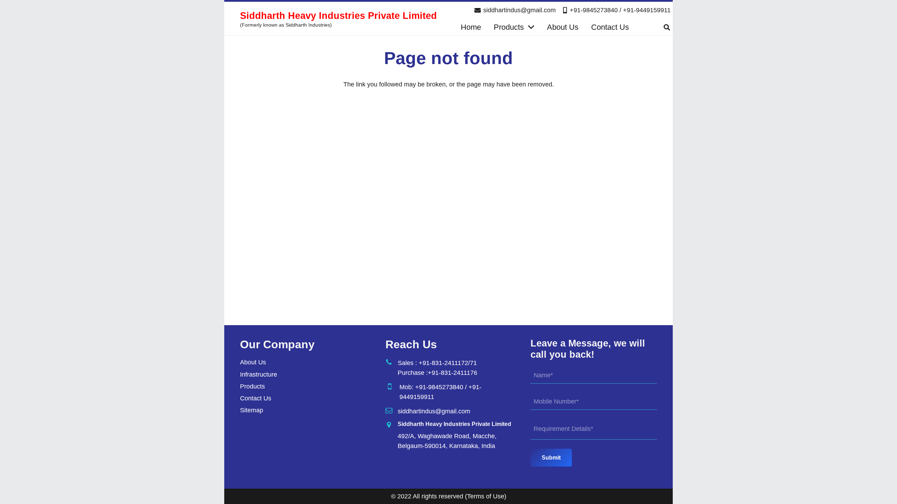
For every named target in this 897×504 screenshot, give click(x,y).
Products (252, 386)
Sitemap (251, 410)
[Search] (667, 27)
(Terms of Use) (485, 496)
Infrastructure (258, 374)
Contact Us (255, 398)
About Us (253, 362)
